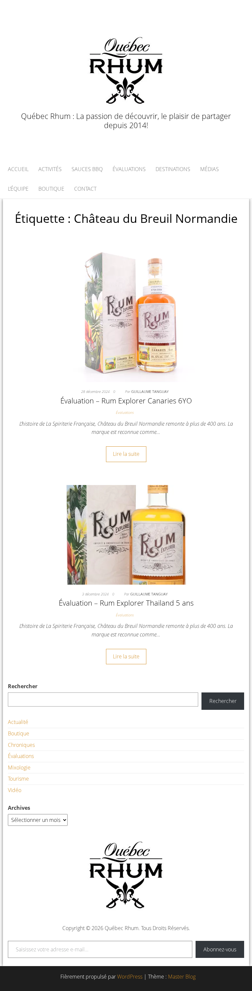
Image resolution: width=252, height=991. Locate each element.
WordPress (129, 976)
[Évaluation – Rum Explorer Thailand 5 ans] (126, 534)
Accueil (18, 169)
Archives (19, 807)
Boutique (51, 188)
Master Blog (182, 976)
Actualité (18, 722)
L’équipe (18, 188)
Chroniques (21, 744)
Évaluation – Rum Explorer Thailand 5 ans (126, 603)
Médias (209, 169)
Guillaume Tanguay (150, 391)
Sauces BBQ (87, 169)
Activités (50, 169)
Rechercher (22, 686)
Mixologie (19, 767)
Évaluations (129, 169)
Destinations (173, 169)
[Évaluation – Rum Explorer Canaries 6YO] (126, 312)
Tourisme (18, 778)
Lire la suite (126, 453)
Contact (85, 188)
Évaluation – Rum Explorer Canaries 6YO (126, 400)
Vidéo (14, 790)
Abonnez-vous (219, 949)
